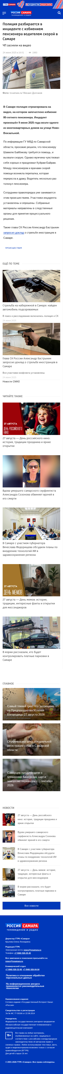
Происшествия (13, 248)
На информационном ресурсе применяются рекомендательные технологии (25, 986)
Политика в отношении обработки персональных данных (25, 976)
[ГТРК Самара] (20, 13)
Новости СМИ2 (11, 381)
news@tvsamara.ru (32, 950)
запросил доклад (13, 232)
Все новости (31, 905)
